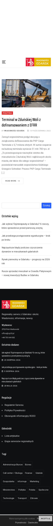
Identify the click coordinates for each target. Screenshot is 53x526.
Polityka (22, 490)
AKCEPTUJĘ (45, 519)
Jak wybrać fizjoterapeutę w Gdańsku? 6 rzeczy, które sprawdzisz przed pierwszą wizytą (23, 354)
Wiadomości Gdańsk (14, 131)
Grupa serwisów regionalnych (19, 441)
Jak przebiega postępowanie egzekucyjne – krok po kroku (24, 367)
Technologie (8, 498)
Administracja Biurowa (13, 464)
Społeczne (43, 490)
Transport (22, 498)
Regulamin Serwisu (14, 405)
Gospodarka (8, 481)
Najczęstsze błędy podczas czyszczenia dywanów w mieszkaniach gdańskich (23, 380)
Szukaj (46, 205)
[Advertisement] (26, 28)
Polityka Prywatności (15, 410)
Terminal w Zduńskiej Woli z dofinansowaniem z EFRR (21, 122)
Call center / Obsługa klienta (13, 473)
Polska (32, 490)
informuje (22, 481)
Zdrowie (34, 498)
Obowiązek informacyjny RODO (20, 416)
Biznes (28, 464)
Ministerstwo (9, 490)
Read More (10, 181)
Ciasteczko (33, 522)
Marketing (34, 481)
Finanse (28, 473)
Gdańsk (39, 473)
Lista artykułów (12, 436)
